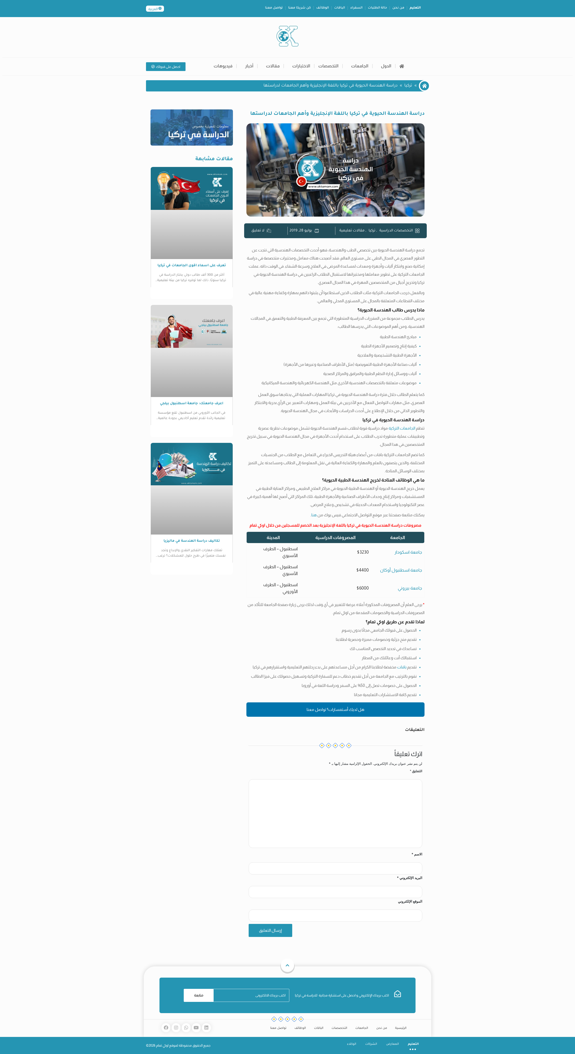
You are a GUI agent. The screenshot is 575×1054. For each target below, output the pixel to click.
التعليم (415, 8)
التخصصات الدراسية (396, 231)
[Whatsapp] (186, 1027)
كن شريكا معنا (299, 8)
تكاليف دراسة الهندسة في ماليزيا (192, 541)
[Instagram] (176, 1027)
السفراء (356, 8)
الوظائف (322, 8)
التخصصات (328, 66)
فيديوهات (223, 66)
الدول (386, 66)
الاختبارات (301, 66)
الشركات (371, 1044)
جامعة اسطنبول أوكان (401, 570)
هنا (314, 515)
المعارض (392, 1044)
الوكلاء (351, 1044)
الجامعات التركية (402, 428)
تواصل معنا (274, 8)
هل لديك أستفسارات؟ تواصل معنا (335, 709)
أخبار (249, 66)
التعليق (416, 771)
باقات (402, 667)
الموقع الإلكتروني (410, 901)
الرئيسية (401, 1028)
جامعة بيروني (410, 588)
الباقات (339, 8)
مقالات (273, 66)
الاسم (416, 854)
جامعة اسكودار (408, 552)
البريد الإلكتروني (409, 877)
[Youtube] (196, 1027)
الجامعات (359, 66)
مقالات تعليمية (352, 231)
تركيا (408, 86)
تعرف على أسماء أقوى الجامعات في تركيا (191, 266)
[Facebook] (165, 1027)
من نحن (398, 8)
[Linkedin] (206, 1027)
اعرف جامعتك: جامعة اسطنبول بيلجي (191, 404)
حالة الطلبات (377, 8)
